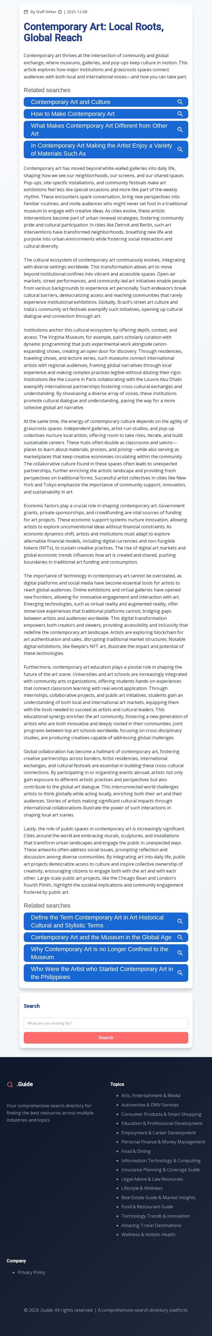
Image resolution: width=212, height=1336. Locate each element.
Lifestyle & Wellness (142, 1188)
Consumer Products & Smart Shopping (161, 1114)
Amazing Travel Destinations (151, 1225)
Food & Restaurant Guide (147, 1207)
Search (106, 1037)
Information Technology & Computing (161, 1161)
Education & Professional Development (161, 1123)
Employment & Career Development (158, 1133)
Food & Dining (136, 1151)
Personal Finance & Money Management (163, 1142)
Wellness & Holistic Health (148, 1234)
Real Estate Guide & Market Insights (158, 1197)
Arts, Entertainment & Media (150, 1095)
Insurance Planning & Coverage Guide (160, 1170)
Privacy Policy (31, 1272)
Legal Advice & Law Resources (152, 1179)
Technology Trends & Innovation (155, 1216)
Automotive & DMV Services (150, 1105)
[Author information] (59, 12)
